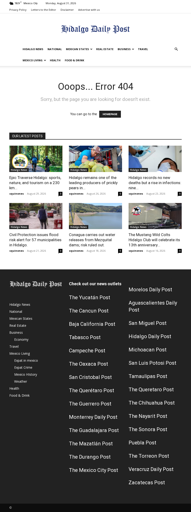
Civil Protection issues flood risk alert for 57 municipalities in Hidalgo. (35, 239)
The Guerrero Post (90, 404)
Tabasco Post (85, 337)
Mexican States (77, 49)
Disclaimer (67, 9)
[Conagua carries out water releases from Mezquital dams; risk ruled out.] (95, 216)
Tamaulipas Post (148, 376)
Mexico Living (33, 60)
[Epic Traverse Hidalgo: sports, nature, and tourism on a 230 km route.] (35, 159)
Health (55, 60)
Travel (143, 49)
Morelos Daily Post (150, 289)
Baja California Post (92, 324)
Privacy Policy (18, 9)
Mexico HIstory (25, 374)
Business (124, 49)
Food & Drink (74, 60)
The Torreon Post (149, 456)
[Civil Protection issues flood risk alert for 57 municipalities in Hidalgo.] (35, 216)
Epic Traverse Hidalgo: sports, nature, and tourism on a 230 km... (35, 182)
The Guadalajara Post (94, 430)
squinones (16, 193)
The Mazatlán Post (91, 444)
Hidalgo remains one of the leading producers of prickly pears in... (93, 182)
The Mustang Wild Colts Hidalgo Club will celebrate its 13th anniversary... (154, 239)
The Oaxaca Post (88, 364)
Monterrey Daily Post (93, 417)
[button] (176, 49)
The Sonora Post (148, 429)
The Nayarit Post (148, 416)
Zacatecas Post (147, 482)
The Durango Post (90, 457)
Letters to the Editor (43, 9)
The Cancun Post (89, 311)
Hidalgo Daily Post (150, 336)
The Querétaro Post (91, 390)
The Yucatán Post (89, 297)
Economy (21, 339)
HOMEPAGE (110, 114)
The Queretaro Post (151, 389)
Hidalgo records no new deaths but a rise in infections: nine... (155, 182)
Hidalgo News (33, 49)
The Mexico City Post (93, 470)
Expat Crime (23, 367)
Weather (20, 381)
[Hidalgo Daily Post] (95, 29)
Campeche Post (87, 351)
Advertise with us (89, 9)
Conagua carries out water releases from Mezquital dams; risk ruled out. (92, 239)
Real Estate (104, 49)
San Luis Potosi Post (152, 363)
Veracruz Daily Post (151, 469)
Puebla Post (142, 443)
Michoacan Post (148, 350)
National (55, 49)
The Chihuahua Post (152, 403)
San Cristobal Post (90, 377)
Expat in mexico (26, 360)
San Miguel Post (148, 323)
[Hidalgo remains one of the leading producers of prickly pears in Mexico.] (95, 159)
